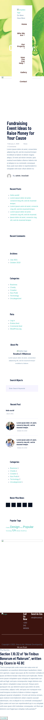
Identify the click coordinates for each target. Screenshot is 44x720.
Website (18, 530)
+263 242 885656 (26, 625)
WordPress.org (15, 329)
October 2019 (15, 262)
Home (24, 24)
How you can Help (22, 60)
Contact (23, 81)
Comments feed (16, 326)
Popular (28, 527)
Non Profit (14, 293)
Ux (14, 530)
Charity (13, 287)
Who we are (21, 34)
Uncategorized (15, 298)
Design (15, 527)
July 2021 (14, 260)
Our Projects (21, 45)
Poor (21, 527)
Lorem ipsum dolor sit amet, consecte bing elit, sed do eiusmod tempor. (23, 200)
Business (13, 285)
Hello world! (14, 195)
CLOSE (4, 718)
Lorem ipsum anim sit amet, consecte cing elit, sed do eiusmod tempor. (27, 442)
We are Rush (22, 647)
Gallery (23, 72)
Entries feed (14, 323)
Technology (14, 296)
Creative (13, 290)
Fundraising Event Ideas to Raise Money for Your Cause (20, 130)
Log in (12, 320)
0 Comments (11, 146)
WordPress (24, 530)
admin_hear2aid (22, 176)
